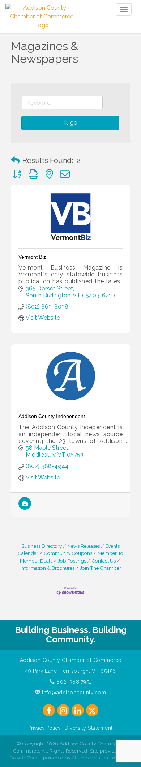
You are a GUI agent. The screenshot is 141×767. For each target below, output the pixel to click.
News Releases (83, 546)
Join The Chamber (100, 568)
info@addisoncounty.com (73, 692)
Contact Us (103, 561)
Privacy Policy (44, 728)
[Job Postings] (24, 507)
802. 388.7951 (73, 682)
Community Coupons (68, 553)
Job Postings (72, 561)
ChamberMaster (90, 757)
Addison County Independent (51, 416)
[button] (15, 160)
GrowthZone (24, 757)
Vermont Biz (32, 257)
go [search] (73, 122)
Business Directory (41, 546)
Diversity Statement (89, 728)
